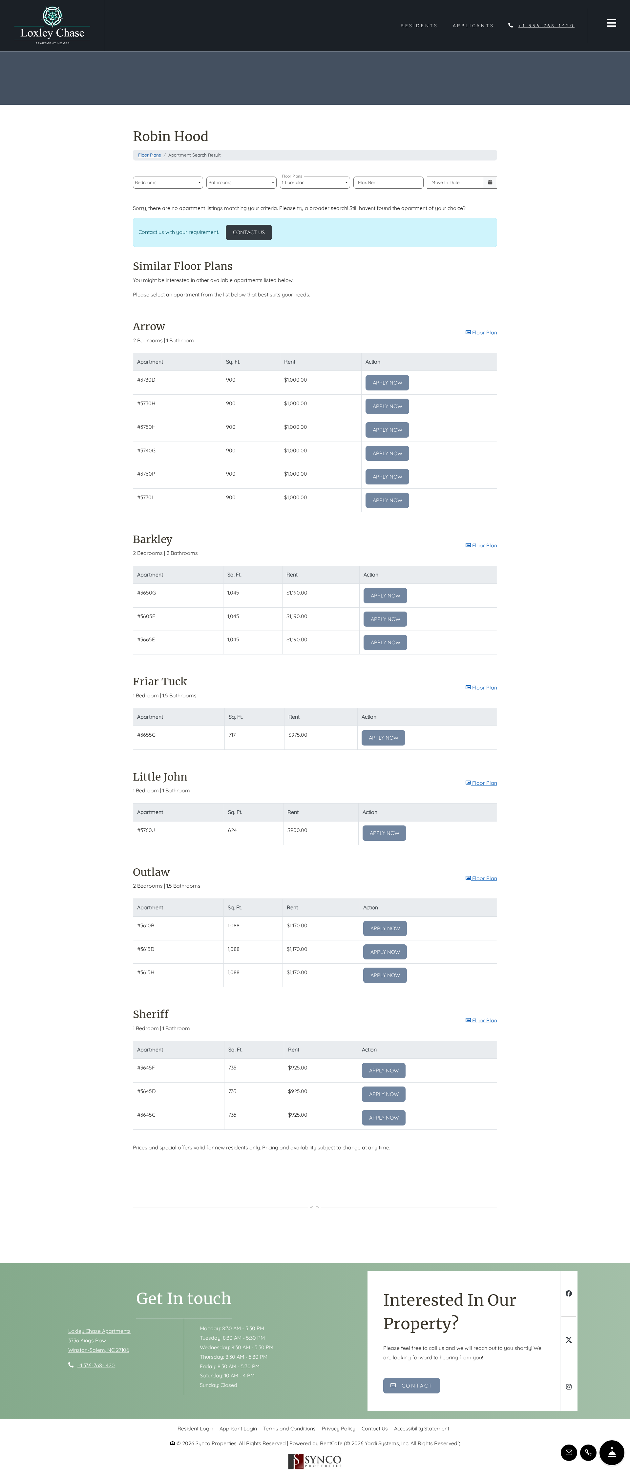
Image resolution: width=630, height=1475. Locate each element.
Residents (423, 25)
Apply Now (391, 382)
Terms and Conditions (289, 1428)
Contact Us (252, 232)
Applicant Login (238, 1428)
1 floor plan (294, 181)
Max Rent (368, 182)
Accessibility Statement (421, 1428)
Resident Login (195, 1428)
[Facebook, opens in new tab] (568, 1294)
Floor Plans (149, 155)
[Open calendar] (490, 183)
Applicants (477, 25)
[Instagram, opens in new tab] (568, 1387)
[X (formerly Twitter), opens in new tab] (568, 1340)
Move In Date (445, 182)
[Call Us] (588, 1453)
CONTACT (416, 1385)
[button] (481, 332)
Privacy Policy (338, 1428)
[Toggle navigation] (612, 23)
